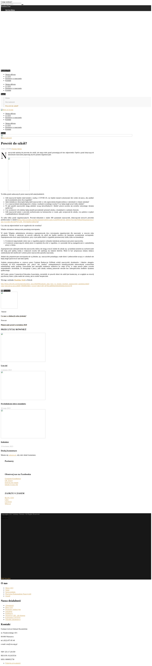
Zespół (7, 596)
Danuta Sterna (17, 149)
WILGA (8, 504)
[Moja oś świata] (7, 110)
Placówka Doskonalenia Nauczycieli (18, 594)
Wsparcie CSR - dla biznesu (15, 615)
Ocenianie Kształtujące (13, 479)
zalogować (12, 455)
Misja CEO (9, 588)
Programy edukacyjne (13, 609)
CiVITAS (8, 502)
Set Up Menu (10, 10)
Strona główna (10, 74)
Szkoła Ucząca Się (11, 485)
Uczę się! (4, 366)
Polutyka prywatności (13, 663)
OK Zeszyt (9, 481)
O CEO (8, 76)
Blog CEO (9, 607)
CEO (6, 500)
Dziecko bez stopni (11, 483)
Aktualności (9, 605)
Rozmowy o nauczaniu (13, 78)
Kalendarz (5, 442)
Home (7, 98)
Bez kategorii (10, 102)
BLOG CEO (9, 498)
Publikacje (9, 613)
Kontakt (8, 80)
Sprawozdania (10, 592)
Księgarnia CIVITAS (12, 617)
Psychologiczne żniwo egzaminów (13, 404)
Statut (7, 590)
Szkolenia (8, 611)
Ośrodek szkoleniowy (13, 619)
